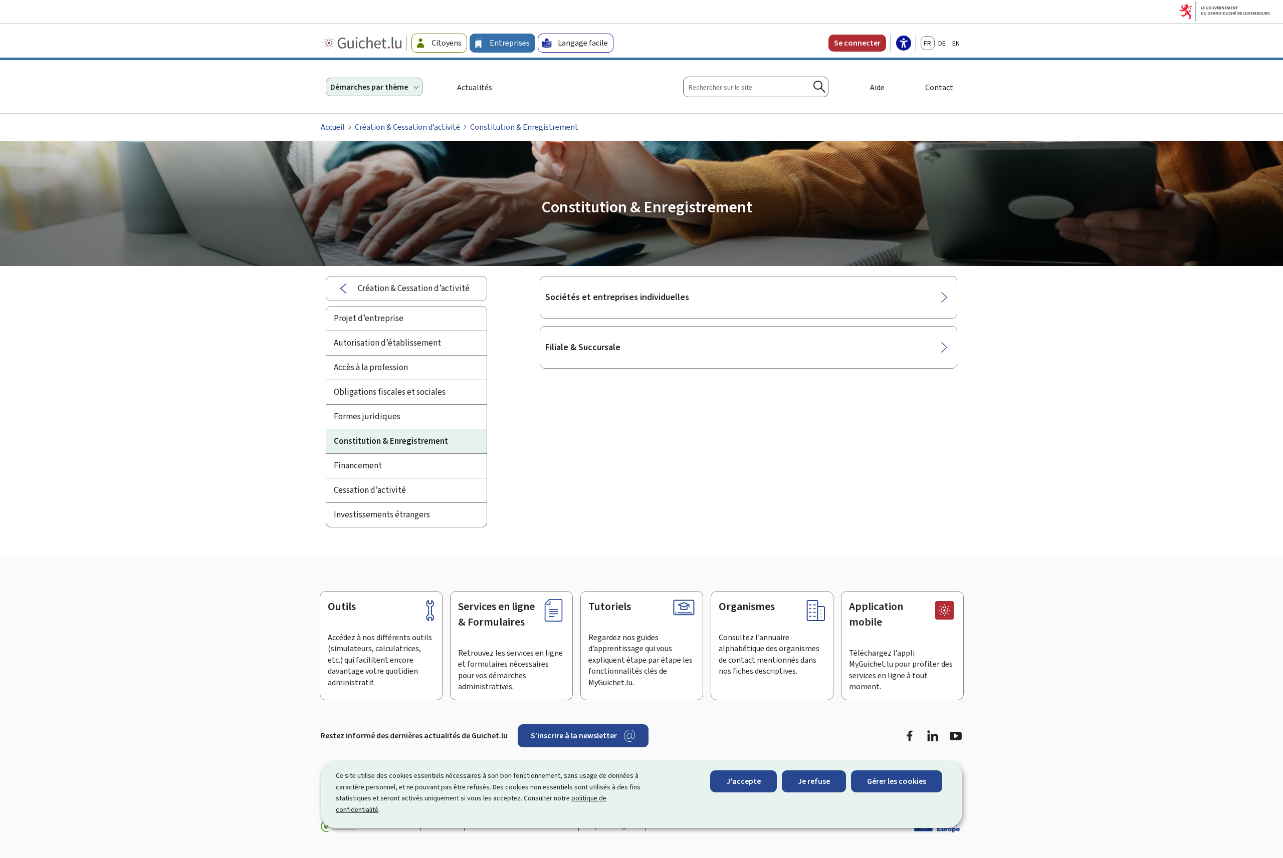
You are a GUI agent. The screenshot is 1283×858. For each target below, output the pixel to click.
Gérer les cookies (896, 781)
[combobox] (755, 87)
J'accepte (743, 781)
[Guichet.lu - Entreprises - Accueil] (363, 43)
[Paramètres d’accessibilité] (903, 44)
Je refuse (814, 781)
